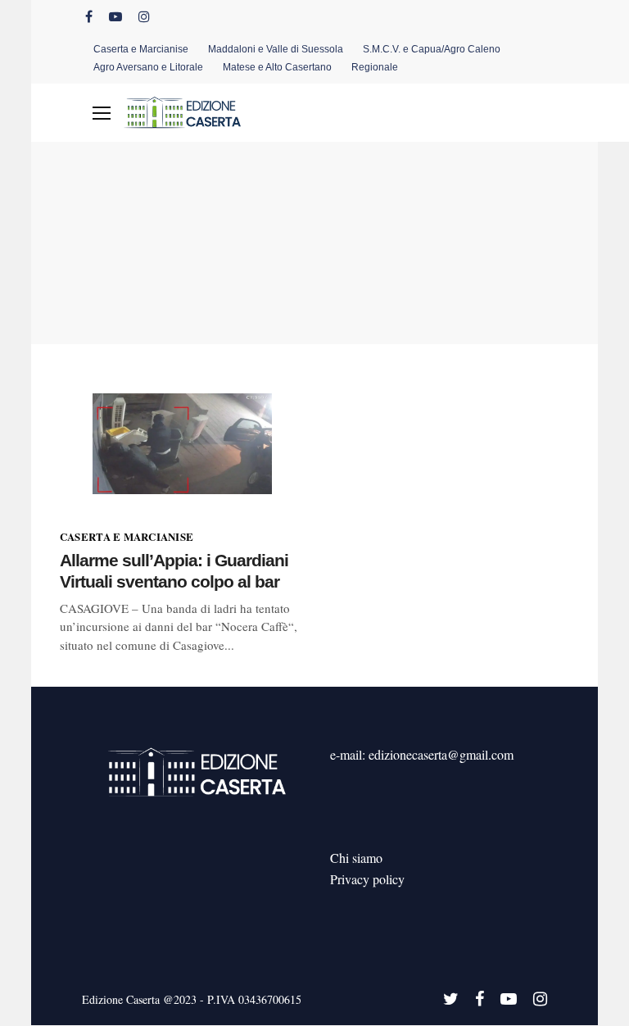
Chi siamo (356, 857)
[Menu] (101, 113)
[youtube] (115, 16)
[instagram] (144, 16)
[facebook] (89, 16)
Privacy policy (367, 879)
